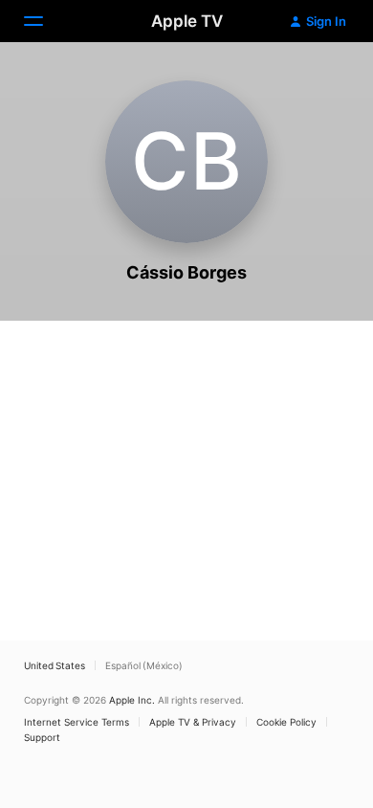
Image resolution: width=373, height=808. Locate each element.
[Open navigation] (45, 21)
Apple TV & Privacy (192, 722)
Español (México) (144, 665)
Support (42, 737)
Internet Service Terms (76, 722)
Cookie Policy (286, 722)
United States (54, 665)
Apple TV (187, 21)
